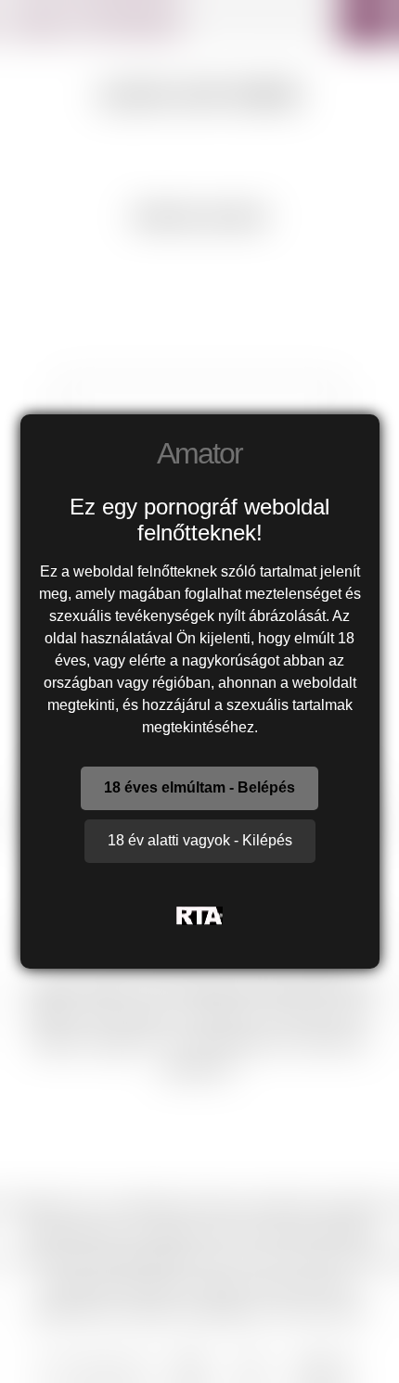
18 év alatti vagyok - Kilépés (200, 840)
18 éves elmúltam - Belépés (199, 787)
